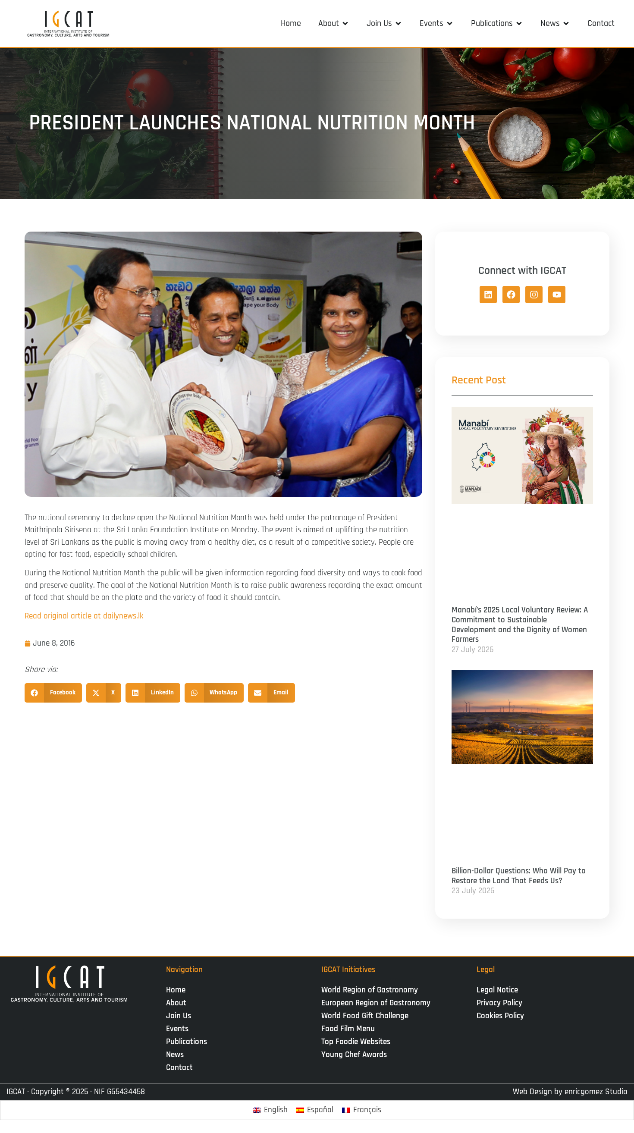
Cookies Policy (500, 1016)
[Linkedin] (488, 294)
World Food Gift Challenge (364, 1016)
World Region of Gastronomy (369, 990)
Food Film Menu (348, 1028)
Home (175, 990)
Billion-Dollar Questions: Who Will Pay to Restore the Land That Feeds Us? (519, 876)
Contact (179, 1067)
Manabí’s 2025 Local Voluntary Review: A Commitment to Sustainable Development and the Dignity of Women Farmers (520, 625)
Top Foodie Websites (355, 1041)
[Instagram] (534, 294)
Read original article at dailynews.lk (84, 616)
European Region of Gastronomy (375, 1003)
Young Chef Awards (354, 1054)
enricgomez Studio (596, 1091)
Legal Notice (497, 990)
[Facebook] (511, 294)
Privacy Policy (499, 1003)
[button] (334, 23)
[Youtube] (556, 294)
